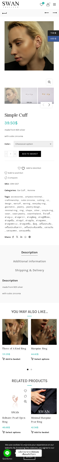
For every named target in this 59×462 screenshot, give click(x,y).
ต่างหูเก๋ (19, 220)
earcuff (17, 203)
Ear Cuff (21, 190)
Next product (54, 13)
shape (29, 210)
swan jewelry (18, 213)
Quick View (25, 332)
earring (26, 203)
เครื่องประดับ (45, 224)
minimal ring (11, 210)
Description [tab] (29, 252)
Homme (31, 190)
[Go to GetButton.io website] (7, 459)
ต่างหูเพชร (41, 220)
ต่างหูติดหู (31, 217)
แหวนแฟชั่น (24, 230)
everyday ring (38, 203)
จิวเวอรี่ (46, 213)
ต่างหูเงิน (30, 220)
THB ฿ (52, 32)
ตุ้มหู (35, 224)
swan (7, 213)
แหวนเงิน (48, 227)
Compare (12, 177)
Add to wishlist (15, 173)
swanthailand (34, 213)
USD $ (53, 38)
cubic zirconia (28, 200)
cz (48, 200)
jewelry (20, 207)
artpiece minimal (33, 196)
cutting (40, 200)
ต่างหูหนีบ (9, 220)
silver (36, 210)
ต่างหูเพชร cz (11, 224)
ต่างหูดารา (20, 217)
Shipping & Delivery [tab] (29, 270)
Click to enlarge (49, 82)
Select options (41, 359)
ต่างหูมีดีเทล (44, 217)
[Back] (4, 13)
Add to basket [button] (13, 359)
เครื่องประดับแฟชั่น (33, 227)
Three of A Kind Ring (14, 348)
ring (21, 210)
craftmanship (12, 200)
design (8, 203)
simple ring (47, 210)
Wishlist (43, 3)
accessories (17, 196)
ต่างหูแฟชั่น (25, 224)
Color (7, 144)
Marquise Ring (39, 348)
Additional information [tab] (29, 261)
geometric (10, 207)
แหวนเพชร (12, 230)
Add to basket (30, 154)
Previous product (47, 13)
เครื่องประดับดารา (13, 227)
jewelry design (33, 207)
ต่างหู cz (9, 217)
